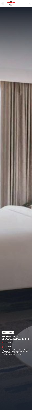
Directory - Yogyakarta (8, 332)
